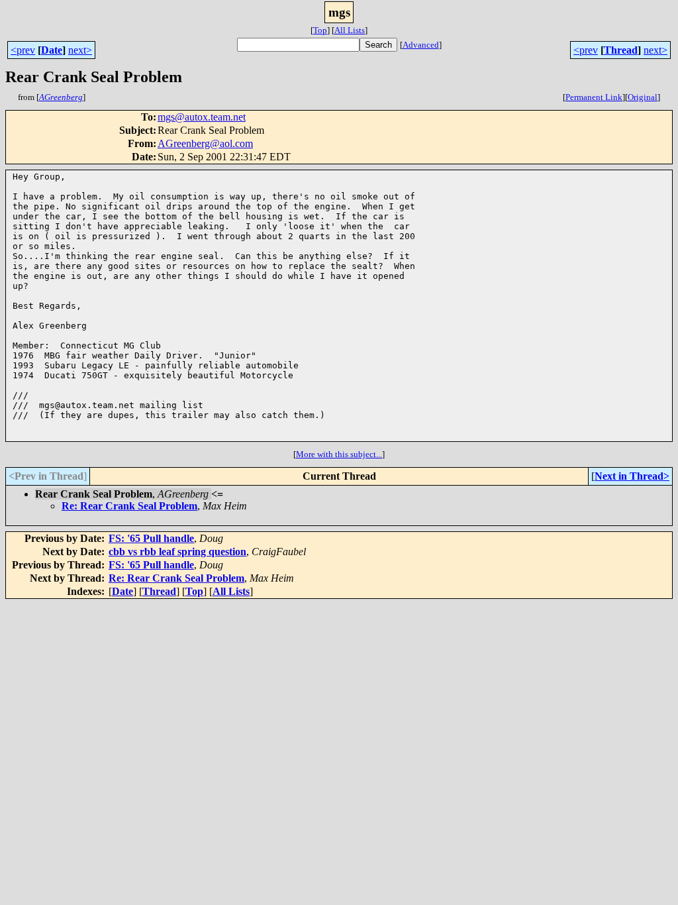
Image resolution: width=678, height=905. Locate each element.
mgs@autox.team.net (202, 117)
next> (80, 50)
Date (51, 50)
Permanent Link (593, 97)
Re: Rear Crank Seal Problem (129, 505)
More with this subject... (339, 454)
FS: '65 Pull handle (151, 538)
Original (642, 97)
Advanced (421, 45)
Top (320, 30)
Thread (621, 50)
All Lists (349, 30)
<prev (23, 50)
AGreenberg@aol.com (205, 143)
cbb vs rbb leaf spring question (177, 551)
